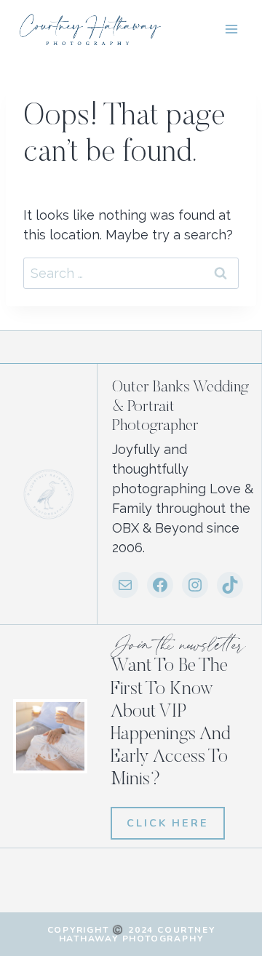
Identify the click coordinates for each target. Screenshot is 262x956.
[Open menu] (231, 28)
